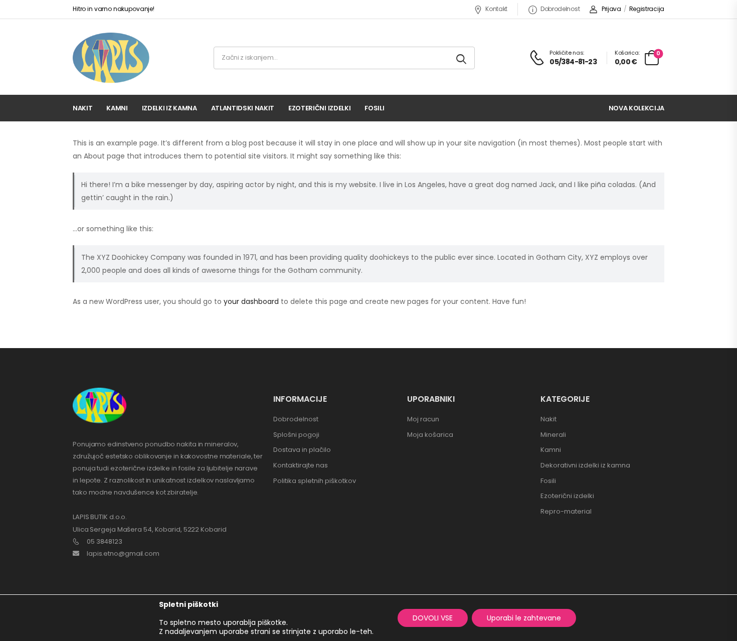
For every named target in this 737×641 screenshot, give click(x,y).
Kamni (116, 108)
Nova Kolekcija (636, 108)
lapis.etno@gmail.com (123, 553)
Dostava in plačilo (302, 449)
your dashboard (251, 301)
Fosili (374, 108)
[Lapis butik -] (111, 58)
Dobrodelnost (560, 9)
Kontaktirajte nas (300, 465)
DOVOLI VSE (433, 618)
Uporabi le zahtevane (524, 618)
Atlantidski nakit (242, 108)
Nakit (82, 108)
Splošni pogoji (296, 434)
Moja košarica (430, 434)
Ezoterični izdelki (319, 108)
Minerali (553, 434)
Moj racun (423, 419)
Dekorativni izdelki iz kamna (585, 465)
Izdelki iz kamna (169, 108)
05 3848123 (104, 541)
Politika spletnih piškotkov (314, 481)
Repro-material (566, 511)
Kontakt (496, 9)
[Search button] (462, 58)
